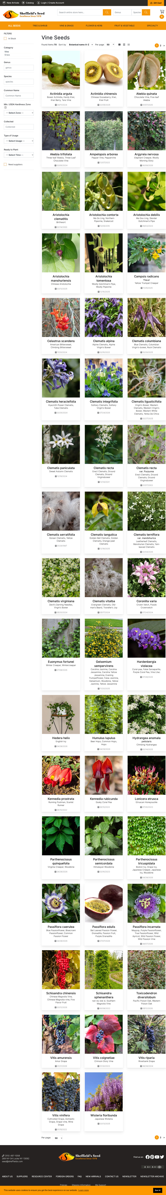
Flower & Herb (94, 25)
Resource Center (42, 1176)
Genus (7, 62)
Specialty (152, 25)
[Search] (107, 12)
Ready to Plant (11, 149)
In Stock (12, 38)
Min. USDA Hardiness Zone (17, 104)
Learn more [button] (83, 1190)
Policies (63, 1185)
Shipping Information (81, 1185)
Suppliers (22, 1176)
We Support (100, 1185)
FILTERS (8, 33)
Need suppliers (15, 164)
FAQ (80, 1176)
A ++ (154, 1167)
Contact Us (111, 1176)
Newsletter (129, 1176)
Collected (8, 121)
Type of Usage (11, 135)
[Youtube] (157, 1157)
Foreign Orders (65, 1176)
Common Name (11, 90)
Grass (7, 55)
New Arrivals (93, 1176)
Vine (7, 51)
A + (148, 1167)
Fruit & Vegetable (125, 25)
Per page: (46, 1137)
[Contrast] (160, 1167)
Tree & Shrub (40, 25)
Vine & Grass (67, 25)
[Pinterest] (152, 1157)
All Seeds (14, 25)
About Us (7, 1176)
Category (8, 47)
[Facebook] (148, 1157)
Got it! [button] (158, 1190)
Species (8, 76)
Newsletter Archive (152, 1176)
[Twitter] (162, 1157)
